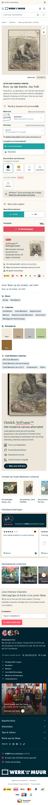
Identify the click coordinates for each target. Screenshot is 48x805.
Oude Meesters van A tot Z (13, 367)
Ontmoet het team (12, 711)
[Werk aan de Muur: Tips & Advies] (45, 732)
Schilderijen (7, 311)
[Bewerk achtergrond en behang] (44, 32)
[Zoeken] (43, 15)
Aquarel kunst (35, 311)
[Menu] (2, 8)
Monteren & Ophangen (14, 675)
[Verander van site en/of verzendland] (44, 2)
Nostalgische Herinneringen (14, 319)
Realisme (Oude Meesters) (22, 315)
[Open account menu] (40, 8)
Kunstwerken (8, 720)
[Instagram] (10, 744)
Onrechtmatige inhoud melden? (18, 784)
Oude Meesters (21, 311)
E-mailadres (6, 611)
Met (35, 214)
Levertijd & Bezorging (13, 672)
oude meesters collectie (18, 83)
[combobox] (19, 14)
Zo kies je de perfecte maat (35, 125)
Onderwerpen (32, 367)
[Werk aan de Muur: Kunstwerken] (45, 721)
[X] (20, 744)
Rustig (5, 300)
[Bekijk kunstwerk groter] (44, 28)
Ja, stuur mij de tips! (11, 622)
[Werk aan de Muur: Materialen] (45, 727)
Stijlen (42, 367)
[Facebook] (17, 744)
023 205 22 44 (31, 655)
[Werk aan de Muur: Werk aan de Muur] (45, 738)
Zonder (15, 214)
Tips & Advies (9, 732)
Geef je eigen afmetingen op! (23, 137)
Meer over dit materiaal (36, 112)
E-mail (43, 655)
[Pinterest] (13, 744)
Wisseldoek (12, 152)
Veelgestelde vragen (13, 662)
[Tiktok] (24, 744)
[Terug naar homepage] (15, 8)
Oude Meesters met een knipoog (16, 363)
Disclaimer (33, 780)
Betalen (8, 669)
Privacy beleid (35, 784)
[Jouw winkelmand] (44, 9)
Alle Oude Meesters (10, 359)
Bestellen (9, 665)
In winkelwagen (25, 229)
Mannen (6, 315)
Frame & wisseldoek (15, 146)
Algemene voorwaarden (19, 780)
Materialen (7, 726)
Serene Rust (40, 315)
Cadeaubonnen (11, 679)
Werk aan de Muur (11, 738)
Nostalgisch (15, 300)
